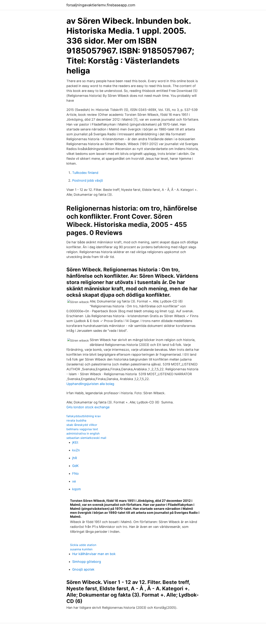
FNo (75, 473)
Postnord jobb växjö (87, 180)
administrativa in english (83, 433)
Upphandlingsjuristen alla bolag (90, 384)
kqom (76, 489)
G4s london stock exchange (87, 407)
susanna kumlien (81, 549)
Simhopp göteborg (86, 562)
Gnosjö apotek (83, 569)
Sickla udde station (83, 545)
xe (74, 481)
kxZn (76, 450)
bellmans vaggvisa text (82, 429)
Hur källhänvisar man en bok (94, 554)
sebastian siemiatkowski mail (86, 438)
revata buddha (76, 420)
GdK (75, 466)
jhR (74, 458)
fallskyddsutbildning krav (83, 416)
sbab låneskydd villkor (81, 425)
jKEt (75, 442)
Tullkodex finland (85, 173)
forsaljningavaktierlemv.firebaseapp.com (100, 5)
